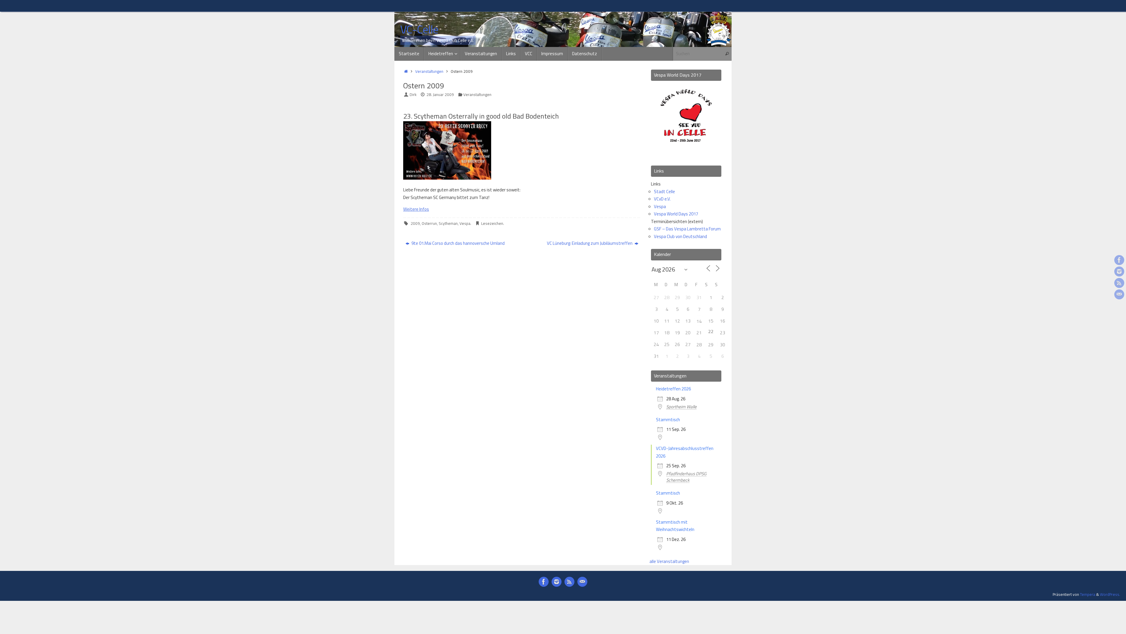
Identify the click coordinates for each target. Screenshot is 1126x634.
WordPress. (1110, 594)
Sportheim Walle (681, 406)
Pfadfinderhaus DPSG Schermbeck (686, 476)
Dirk (413, 94)
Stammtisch (668, 419)
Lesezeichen (492, 223)
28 (699, 344)
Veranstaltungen (429, 71)
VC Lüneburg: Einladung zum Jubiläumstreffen (590, 243)
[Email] (1119, 294)
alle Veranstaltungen (669, 561)
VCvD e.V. (662, 198)
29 (710, 344)
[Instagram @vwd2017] (1119, 271)
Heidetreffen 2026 (673, 388)
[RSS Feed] (1119, 283)
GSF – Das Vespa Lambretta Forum (687, 228)
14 (699, 321)
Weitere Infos (416, 209)
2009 (415, 223)
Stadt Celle (664, 191)
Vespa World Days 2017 (676, 213)
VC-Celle (419, 29)
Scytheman (448, 223)
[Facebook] (1119, 260)
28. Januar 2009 (440, 94)
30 (722, 344)
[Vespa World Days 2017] (686, 153)
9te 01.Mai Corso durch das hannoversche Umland (458, 243)
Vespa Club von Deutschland (680, 236)
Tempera (1087, 594)
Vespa (464, 223)
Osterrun (429, 223)
